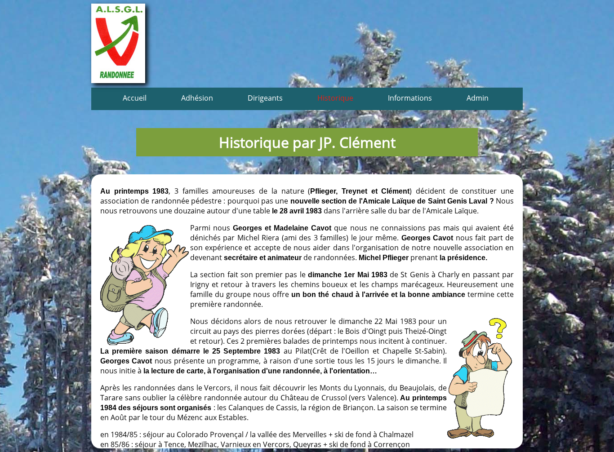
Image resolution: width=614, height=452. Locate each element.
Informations (410, 98)
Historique (335, 98)
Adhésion (197, 98)
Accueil (135, 98)
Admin (478, 98)
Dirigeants (265, 98)
